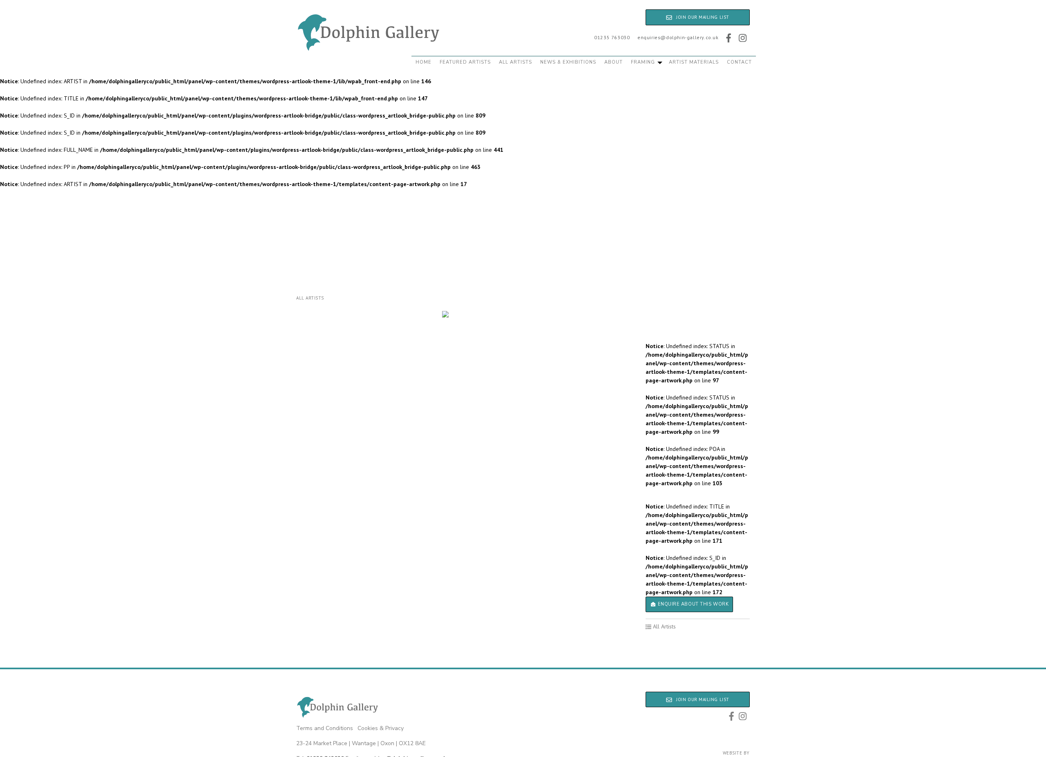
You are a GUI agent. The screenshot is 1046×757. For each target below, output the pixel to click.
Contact (739, 62)
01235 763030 (612, 37)
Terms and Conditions (324, 728)
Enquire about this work (692, 604)
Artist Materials (694, 62)
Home (423, 62)
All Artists (515, 62)
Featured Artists (465, 62)
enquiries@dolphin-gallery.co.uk (678, 37)
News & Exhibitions (568, 62)
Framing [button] (644, 62)
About (613, 62)
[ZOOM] (445, 314)
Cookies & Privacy (381, 728)
